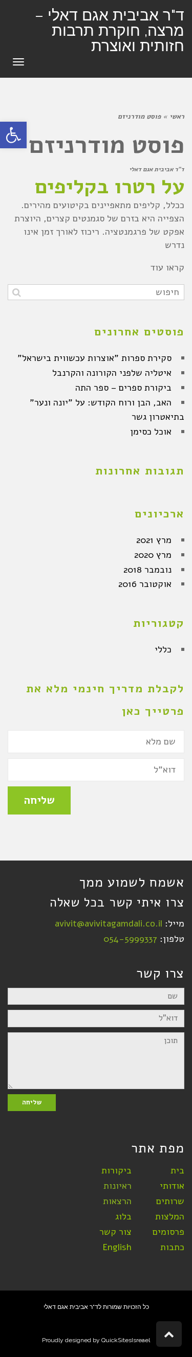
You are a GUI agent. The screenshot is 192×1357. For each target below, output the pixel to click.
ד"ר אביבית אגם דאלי (156, 169)
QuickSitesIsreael (125, 1340)
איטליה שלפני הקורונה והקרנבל (112, 373)
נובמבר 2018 (147, 569)
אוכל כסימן (151, 431)
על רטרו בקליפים (109, 186)
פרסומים (168, 1232)
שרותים (170, 1201)
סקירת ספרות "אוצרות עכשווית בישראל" (94, 358)
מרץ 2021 (154, 540)
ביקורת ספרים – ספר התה (123, 387)
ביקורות (116, 1170)
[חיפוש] (17, 292)
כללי (163, 649)
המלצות (169, 1216)
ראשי (176, 116)
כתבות (172, 1247)
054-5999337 (130, 939)
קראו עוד (167, 267)
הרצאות (117, 1201)
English (117, 1247)
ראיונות (117, 1186)
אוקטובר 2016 (145, 584)
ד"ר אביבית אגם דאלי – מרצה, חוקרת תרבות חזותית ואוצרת (109, 30)
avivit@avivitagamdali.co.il (108, 923)
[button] (13, 135)
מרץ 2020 (153, 555)
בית (177, 1170)
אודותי (172, 1186)
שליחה (39, 800)
